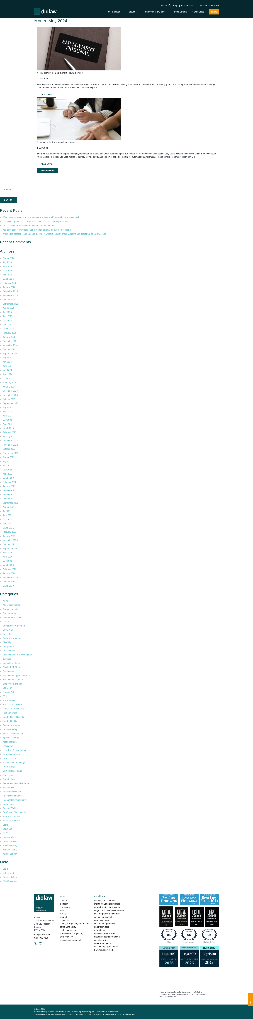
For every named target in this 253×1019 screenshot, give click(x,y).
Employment (8, 671)
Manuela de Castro (11, 754)
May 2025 (7, 320)
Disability (7, 642)
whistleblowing (101, 940)
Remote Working (10, 808)
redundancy (99, 930)
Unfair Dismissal (10, 841)
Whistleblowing (10, 845)
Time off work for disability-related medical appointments (29, 225)
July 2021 (7, 511)
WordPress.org (10, 881)
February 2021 (9, 532)
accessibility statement (70, 940)
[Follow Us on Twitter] (36, 944)
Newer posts (47, 171)
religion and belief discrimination (109, 910)
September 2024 (10, 353)
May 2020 (7, 561)
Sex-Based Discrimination (15, 812)
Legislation (8, 746)
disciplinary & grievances (106, 947)
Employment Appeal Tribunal (16, 675)
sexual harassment (103, 917)
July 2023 (7, 412)
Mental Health (9, 758)
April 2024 (7, 374)
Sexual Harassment (12, 816)
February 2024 (9, 382)
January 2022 (9, 486)
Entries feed (8, 873)
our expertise (114, 12)
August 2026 (8, 258)
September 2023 (10, 403)
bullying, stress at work (104, 933)
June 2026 (8, 266)
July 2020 (7, 553)
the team (64, 904)
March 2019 (8, 586)
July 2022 (7, 461)
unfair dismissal (101, 927)
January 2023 (9, 436)
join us (63, 914)
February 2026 (9, 283)
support (63, 917)
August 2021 (8, 507)
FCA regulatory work (104, 950)
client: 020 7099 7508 (209, 5)
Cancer (6, 621)
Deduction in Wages (12, 638)
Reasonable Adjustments (14, 800)
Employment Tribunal (13, 684)
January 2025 (9, 337)
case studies (198, 12)
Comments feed (10, 877)
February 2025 (9, 333)
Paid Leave (8, 775)
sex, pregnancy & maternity (107, 914)
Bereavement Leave (12, 617)
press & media (180, 12)
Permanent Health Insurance (16, 783)
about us (132, 12)
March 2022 (8, 478)
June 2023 (8, 416)
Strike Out (7, 829)
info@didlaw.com (42, 935)
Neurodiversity (9, 767)
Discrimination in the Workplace (17, 655)
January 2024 (9, 387)
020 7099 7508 (41, 938)
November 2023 (10, 395)
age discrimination (102, 943)
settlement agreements (104, 923)
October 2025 (9, 299)
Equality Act (8, 692)
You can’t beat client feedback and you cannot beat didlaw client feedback (37, 230)
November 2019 (10, 577)
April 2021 (7, 523)
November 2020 (10, 540)
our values (65, 907)
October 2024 (9, 349)
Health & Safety (10, 729)
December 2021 (10, 490)
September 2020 (10, 548)
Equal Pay (7, 688)
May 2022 (7, 470)
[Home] (45, 11)
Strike (5, 825)
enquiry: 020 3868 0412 (184, 5)
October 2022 (9, 449)
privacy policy (66, 937)
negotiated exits (101, 920)
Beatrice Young (10, 613)
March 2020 (8, 565)
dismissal (7, 659)
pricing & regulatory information (74, 923)
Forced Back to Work (12, 704)
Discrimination (9, 651)
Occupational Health (12, 771)
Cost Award (8, 630)
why (62, 910)
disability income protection (107, 937)
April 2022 (7, 474)
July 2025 (7, 312)
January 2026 (9, 287)
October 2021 (9, 499)
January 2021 (9, 536)
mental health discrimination (107, 904)
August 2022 (8, 457)
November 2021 (10, 495)
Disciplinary (8, 646)
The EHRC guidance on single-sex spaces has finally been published (35, 221)
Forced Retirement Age (13, 709)
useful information (68, 930)
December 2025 (10, 291)
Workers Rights (10, 850)
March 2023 (8, 428)
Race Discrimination (12, 796)
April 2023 (7, 424)
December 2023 (10, 391)
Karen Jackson (10, 742)
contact (214, 12)
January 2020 (9, 573)
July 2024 (7, 362)
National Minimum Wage (14, 762)
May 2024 (7, 370)
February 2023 (9, 432)
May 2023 (7, 420)
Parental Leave (10, 779)
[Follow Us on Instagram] (40, 944)
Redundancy (9, 804)
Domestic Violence (11, 663)
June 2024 (8, 366)
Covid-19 (7, 634)
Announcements (10, 609)
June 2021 (8, 515)
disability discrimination (105, 900)
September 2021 (10, 503)
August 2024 (8, 358)
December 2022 (10, 441)
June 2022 (8, 465)
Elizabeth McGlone (11, 667)
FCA (5, 696)
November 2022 (10, 445)
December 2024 (10, 341)
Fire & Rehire (9, 700)
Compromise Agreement (14, 626)
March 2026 (8, 279)
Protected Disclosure (12, 792)
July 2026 (7, 262)
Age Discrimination (11, 605)
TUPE (5, 833)
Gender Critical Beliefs (13, 717)
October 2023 (9, 399)
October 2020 (9, 544)
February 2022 (9, 482)
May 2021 (7, 519)
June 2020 (8, 557)
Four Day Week (10, 713)
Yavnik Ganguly (10, 854)
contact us (64, 920)
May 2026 (7, 271)
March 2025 (8, 329)
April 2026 (7, 275)
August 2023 (8, 407)
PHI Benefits (8, 787)
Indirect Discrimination (13, 733)
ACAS (6, 601)
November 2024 (10, 345)
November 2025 (10, 295)
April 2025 (7, 324)
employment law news (155, 12)
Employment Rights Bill (14, 679)
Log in (5, 869)
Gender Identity (10, 721)
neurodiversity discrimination (107, 907)
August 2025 (8, 308)
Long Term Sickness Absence (16, 750)
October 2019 (9, 582)
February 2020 (9, 569)
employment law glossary (72, 933)
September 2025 (10, 304)
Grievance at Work (11, 725)
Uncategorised (9, 837)
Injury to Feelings (11, 738)
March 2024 (8, 378)
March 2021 (8, 528)
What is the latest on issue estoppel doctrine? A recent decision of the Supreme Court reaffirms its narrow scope (54, 234)
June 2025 (8, 316)
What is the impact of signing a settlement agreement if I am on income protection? (41, 217)
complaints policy (68, 927)
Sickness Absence (11, 821)
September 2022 (10, 453)
